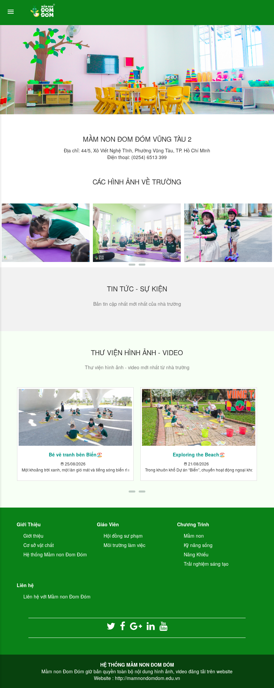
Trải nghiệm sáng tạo (206, 563)
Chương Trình (193, 524)
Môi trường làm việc (124, 545)
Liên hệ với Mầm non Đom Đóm (57, 596)
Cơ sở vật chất (38, 545)
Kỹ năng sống (198, 545)
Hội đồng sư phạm (123, 535)
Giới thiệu (33, 535)
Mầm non (194, 535)
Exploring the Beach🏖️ (199, 454)
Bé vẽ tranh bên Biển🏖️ (75, 454)
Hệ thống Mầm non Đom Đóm (55, 554)
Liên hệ (25, 585)
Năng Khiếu (196, 554)
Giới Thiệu (29, 524)
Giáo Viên (108, 524)
